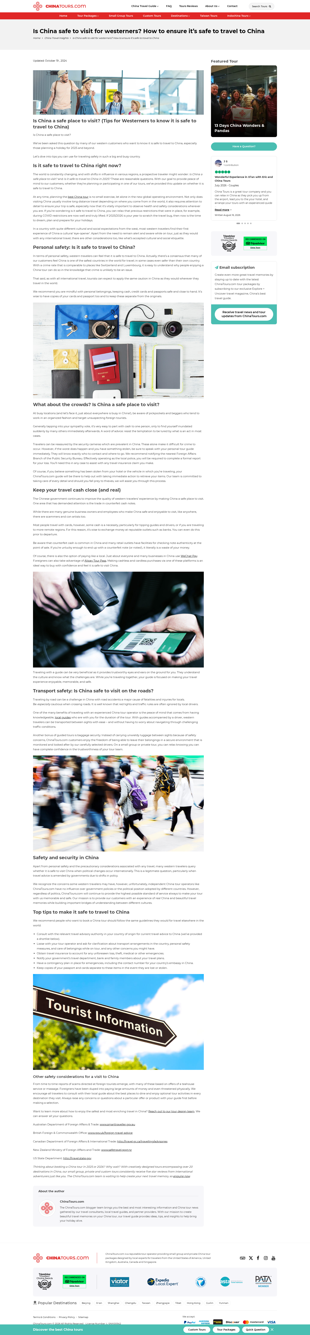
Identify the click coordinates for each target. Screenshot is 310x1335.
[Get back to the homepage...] (61, 1258)
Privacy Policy (67, 1317)
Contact (232, 6)
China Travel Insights (56, 38)
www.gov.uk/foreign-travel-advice (110, 1133)
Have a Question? (243, 146)
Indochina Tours (237, 15)
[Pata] (263, 1282)
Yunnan (223, 1302)
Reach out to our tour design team (171, 1111)
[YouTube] (273, 1258)
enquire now (181, 1176)
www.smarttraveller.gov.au (117, 1124)
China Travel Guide (143, 6)
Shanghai (113, 1302)
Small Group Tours (121, 15)
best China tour (78, 196)
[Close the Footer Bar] (272, 1329)
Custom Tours (152, 15)
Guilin (209, 1302)
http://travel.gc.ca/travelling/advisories (142, 1141)
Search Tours (260, 6)
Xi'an (99, 1302)
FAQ (169, 6)
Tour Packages (87, 15)
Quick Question (255, 1329)
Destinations (179, 15)
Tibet (178, 1302)
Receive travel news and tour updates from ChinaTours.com (244, 314)
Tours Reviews (188, 6)
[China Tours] (59, 6)
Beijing (86, 1302)
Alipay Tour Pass (95, 560)
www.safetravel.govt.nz (116, 1150)
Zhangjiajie (163, 1302)
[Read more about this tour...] (244, 101)
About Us (211, 6)
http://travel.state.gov (77, 1158)
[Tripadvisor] (229, 243)
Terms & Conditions (44, 1317)
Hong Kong (193, 1302)
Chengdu (130, 1302)
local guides (63, 717)
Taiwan (146, 1302)
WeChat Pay (189, 556)
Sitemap (83, 1317)
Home (63, 15)
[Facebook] (258, 1258)
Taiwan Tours (208, 15)
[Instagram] (265, 1258)
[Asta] (231, 1282)
